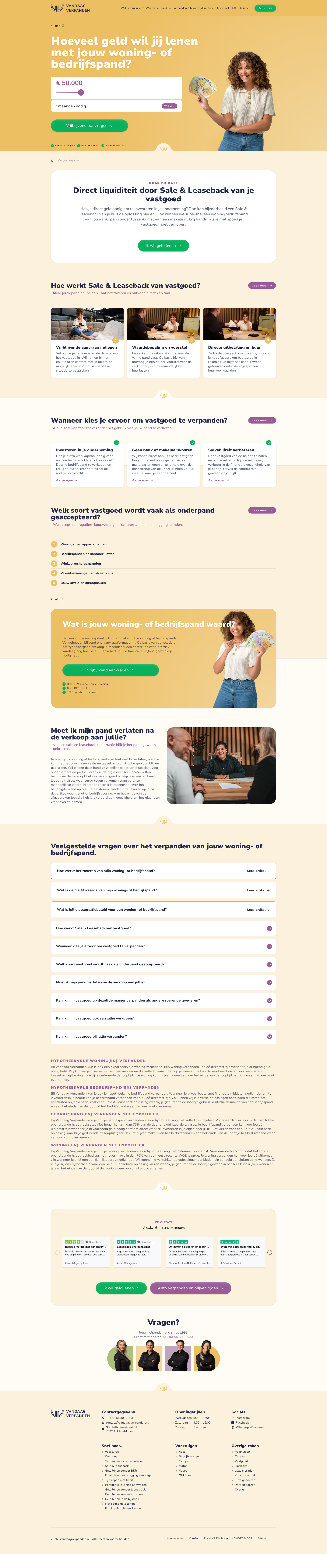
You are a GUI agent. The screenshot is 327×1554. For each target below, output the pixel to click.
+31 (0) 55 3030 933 (177, 1337)
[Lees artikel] (163, 871)
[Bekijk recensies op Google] (57, 26)
